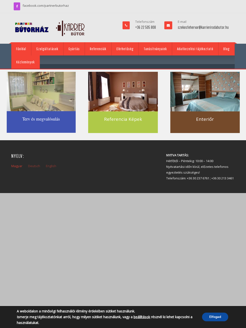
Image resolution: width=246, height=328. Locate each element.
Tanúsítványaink (155, 49)
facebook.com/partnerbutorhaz (46, 5)
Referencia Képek (123, 119)
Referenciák (98, 49)
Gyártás (74, 49)
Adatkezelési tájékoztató (195, 49)
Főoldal (21, 49)
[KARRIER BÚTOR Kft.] (49, 28)
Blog (226, 49)
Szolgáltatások (47, 49)
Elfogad (215, 317)
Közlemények (25, 62)
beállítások (142, 317)
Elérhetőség (125, 49)
